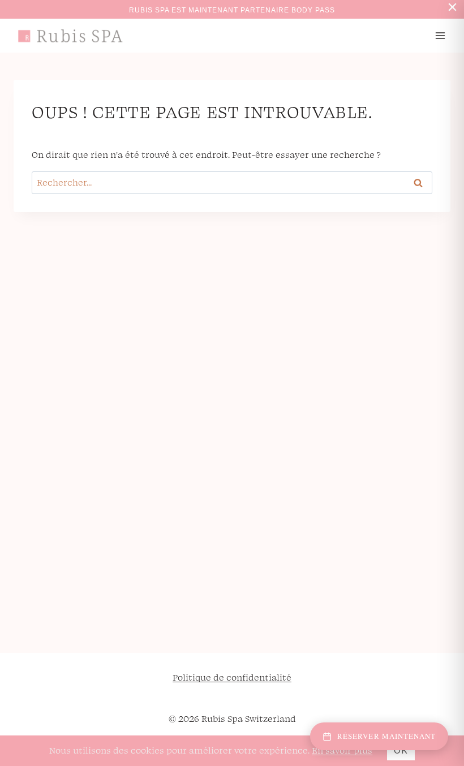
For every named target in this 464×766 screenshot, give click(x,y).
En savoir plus (342, 750)
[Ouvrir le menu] (439, 35)
